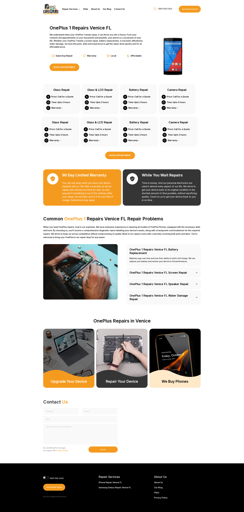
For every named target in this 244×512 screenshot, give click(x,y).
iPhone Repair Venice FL (110, 482)
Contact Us (119, 9)
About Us (95, 9)
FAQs (85, 9)
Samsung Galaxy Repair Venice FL (115, 487)
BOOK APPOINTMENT (64, 67)
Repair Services (70, 9)
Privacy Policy (62, 450)
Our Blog (107, 9)
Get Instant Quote (190, 9)
